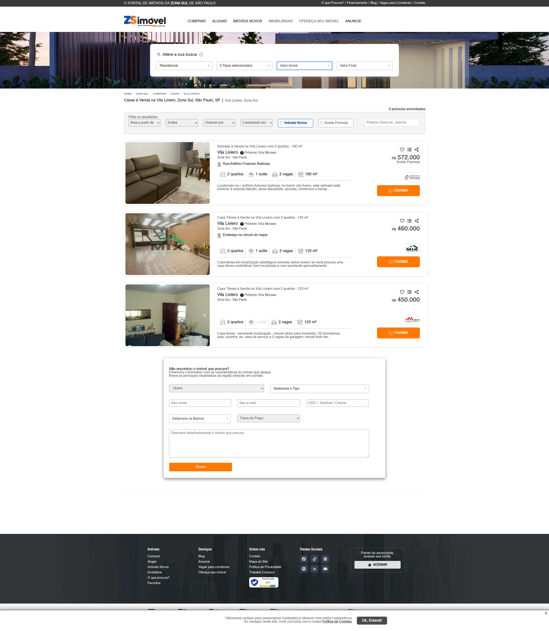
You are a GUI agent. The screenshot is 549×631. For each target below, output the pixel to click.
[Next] (204, 173)
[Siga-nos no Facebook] (304, 559)
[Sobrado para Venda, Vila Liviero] (167, 173)
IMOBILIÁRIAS (280, 21)
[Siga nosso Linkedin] (314, 569)
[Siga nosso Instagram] (325, 559)
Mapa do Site (258, 561)
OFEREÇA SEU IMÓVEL (319, 21)
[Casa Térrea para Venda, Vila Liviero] (167, 244)
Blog (373, 3)
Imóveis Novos (295, 123)
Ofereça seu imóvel (212, 572)
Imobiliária (155, 572)
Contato (419, 3)
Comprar (154, 556)
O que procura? (158, 577)
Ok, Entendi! (372, 620)
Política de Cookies (337, 621)
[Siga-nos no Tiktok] (314, 559)
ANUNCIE (353, 21)
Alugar (152, 561)
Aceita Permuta (336, 123)
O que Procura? (332, 3)
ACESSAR (380, 564)
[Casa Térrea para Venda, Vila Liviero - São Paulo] (276, 244)
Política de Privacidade (265, 567)
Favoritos (154, 583)
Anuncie (204, 561)
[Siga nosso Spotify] (304, 569)
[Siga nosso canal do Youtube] (325, 569)
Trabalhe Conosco (262, 572)
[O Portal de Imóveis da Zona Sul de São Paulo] (145, 26)
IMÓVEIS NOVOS (247, 21)
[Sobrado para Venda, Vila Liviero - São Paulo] (276, 173)
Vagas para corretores (213, 567)
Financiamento (357, 3)
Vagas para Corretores (395, 3)
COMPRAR (196, 21)
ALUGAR (219, 21)
